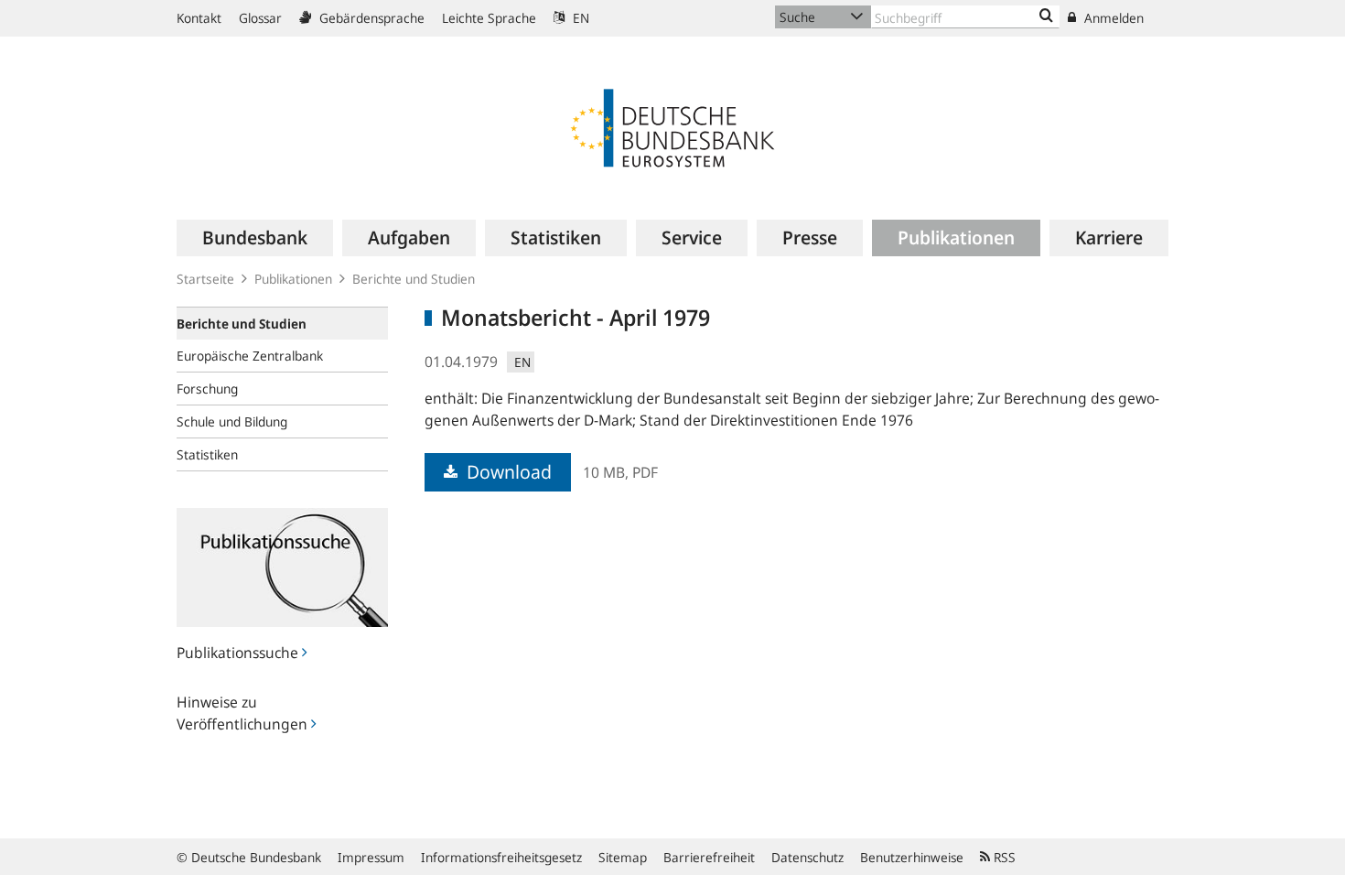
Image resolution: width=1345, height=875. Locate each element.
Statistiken (207, 454)
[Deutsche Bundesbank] (672, 126)
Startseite (205, 278)
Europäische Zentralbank (250, 355)
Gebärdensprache (370, 18)
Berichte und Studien (413, 278)
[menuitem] (255, 238)
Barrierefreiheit (709, 857)
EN (579, 18)
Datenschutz (807, 857)
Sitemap (622, 857)
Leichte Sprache (489, 18)
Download (507, 471)
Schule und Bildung (232, 421)
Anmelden (1112, 18)
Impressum (371, 857)
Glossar (260, 18)
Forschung (207, 388)
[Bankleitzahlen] (1046, 16)
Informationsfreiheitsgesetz (501, 857)
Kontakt (199, 18)
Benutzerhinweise (911, 857)
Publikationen (293, 278)
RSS (1003, 857)
